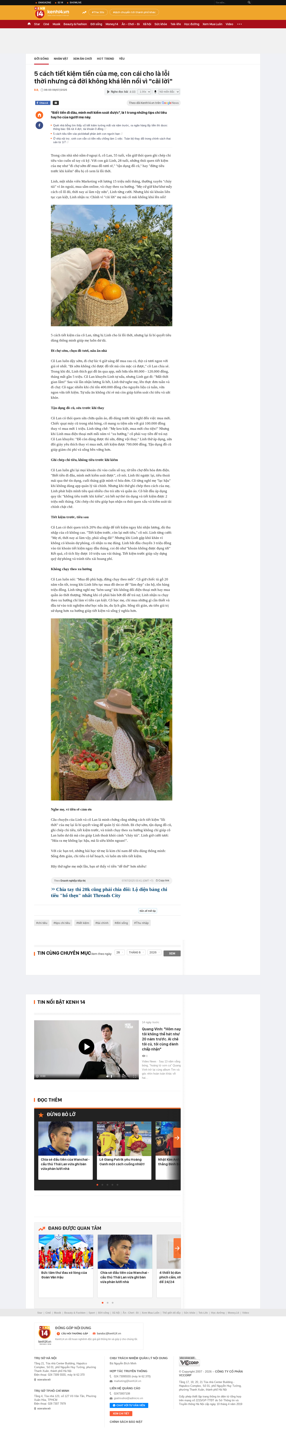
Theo (111, 880)
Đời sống (96, 24)
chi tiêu (42, 923)
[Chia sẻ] (39, 125)
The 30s (99, 12)
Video (229, 24)
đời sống (122, 923)
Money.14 (112, 24)
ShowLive (75, 2)
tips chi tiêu (62, 923)
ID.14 (60, 2)
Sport (92, 1312)
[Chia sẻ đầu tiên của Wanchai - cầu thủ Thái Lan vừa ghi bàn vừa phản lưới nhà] (65, 1138)
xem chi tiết (121, 1413)
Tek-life (175, 24)
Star (37, 24)
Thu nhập (142, 923)
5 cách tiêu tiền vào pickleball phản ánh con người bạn (87, 133)
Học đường (191, 24)
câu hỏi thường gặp (74, 1333)
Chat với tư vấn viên (130, 1405)
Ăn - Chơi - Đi (131, 24)
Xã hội (147, 24)
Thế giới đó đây (171, 1312)
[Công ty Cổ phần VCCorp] (189, 1361)
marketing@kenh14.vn (127, 1381)
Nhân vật (61, 59)
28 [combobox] (118, 952)
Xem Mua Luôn (212, 24)
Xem (172, 953)
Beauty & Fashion (75, 24)
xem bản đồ (44, 1380)
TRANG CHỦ (29, 24)
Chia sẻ (43, 102)
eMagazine (44, 2)
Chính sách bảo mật (126, 1421)
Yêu (122, 59)
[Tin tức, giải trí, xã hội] (55, 13)
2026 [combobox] (153, 952)
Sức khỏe (161, 24)
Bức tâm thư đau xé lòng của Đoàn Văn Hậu (64, 1274)
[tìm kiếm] (249, 2)
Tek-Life (203, 1312)
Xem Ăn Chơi (82, 59)
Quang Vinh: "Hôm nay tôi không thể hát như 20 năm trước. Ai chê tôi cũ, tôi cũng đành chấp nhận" (161, 1039)
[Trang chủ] (39, 115)
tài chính (102, 923)
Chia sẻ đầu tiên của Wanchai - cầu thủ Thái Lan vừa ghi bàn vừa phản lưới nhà (65, 1164)
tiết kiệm (83, 923)
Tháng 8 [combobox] (135, 952)
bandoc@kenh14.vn (109, 1333)
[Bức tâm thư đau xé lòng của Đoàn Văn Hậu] (66, 1252)
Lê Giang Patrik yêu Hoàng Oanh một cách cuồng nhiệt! (122, 1161)
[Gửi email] (56, 103)
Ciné (46, 24)
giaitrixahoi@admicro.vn (128, 1398)
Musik (56, 24)
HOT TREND (105, 59)
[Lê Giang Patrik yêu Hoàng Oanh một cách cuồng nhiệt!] (124, 1138)
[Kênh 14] (45, 1335)
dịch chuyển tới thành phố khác (135, 12)
